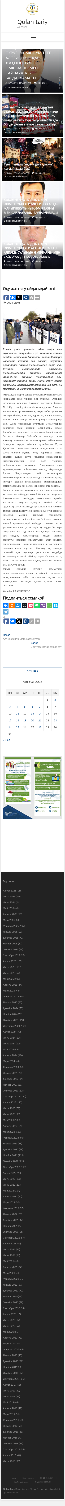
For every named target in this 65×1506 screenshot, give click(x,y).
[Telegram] (5, 612)
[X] (24, 605)
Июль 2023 (9, 1108)
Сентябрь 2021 (11, 1237)
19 (24, 720)
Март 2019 (9, 1414)
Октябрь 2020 (10, 1302)
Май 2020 (8, 1331)
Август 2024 (9, 1031)
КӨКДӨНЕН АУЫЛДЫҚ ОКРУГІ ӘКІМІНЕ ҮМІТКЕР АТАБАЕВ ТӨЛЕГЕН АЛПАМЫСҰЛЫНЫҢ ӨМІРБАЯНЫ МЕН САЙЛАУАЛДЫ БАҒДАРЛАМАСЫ (32, 250)
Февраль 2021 (11, 1278)
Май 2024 (8, 1049)
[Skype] (55, 605)
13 (32, 713)
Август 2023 (9, 1102)
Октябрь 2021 (10, 1231)
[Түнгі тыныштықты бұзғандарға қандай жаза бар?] (32, 159)
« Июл (6, 739)
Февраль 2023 (11, 1137)
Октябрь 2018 (10, 1443)
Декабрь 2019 (10, 1361)
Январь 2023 (10, 1143)
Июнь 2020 (9, 1325)
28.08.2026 (41, 83)
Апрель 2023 (10, 1125)
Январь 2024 (10, 1072)
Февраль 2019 (11, 1419)
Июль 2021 (9, 1249)
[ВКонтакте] (5, 605)
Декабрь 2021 (10, 1219)
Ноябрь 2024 (10, 1014)
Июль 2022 (9, 1178)
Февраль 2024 (11, 1067)
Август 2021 (9, 1243)
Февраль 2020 (11, 1349)
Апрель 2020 (10, 1337)
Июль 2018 (9, 1461)
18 (17, 720)
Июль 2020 (9, 1319)
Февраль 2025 (11, 996)
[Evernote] (37, 605)
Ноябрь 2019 (10, 1367)
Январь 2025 (10, 1002)
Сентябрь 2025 (11, 955)
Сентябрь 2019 (11, 1378)
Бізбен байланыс (21, 1482)
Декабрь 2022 (10, 1149)
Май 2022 (8, 1190)
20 (32, 720)
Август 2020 (9, 1314)
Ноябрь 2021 (10, 1225)
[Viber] (43, 605)
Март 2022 (9, 1202)
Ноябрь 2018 (10, 1437)
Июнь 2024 (9, 1043)
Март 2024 (9, 1061)
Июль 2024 (9, 1037)
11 (17, 713)
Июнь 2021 (9, 1255)
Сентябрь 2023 (11, 1096)
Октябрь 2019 (10, 1372)
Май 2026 (8, 908)
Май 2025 (8, 978)
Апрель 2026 (10, 914)
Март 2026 (9, 919)
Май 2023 (8, 1119)
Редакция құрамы (43, 1482)
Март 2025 (9, 990)
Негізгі (13, 1478)
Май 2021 (8, 1261)
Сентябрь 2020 (11, 1308)
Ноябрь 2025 (10, 943)
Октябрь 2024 (10, 1019)
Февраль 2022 (11, 1208)
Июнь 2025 (9, 972)
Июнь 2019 (9, 1396)
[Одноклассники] (12, 605)
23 (55, 720)
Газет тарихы (28, 1478)
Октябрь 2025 (10, 949)
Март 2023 (9, 1131)
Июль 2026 (9, 896)
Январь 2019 (10, 1425)
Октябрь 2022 (10, 1161)
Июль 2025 (9, 967)
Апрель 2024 (10, 1055)
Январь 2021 (10, 1284)
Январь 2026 (10, 931)
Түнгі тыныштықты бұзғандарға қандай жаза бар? (28, 166)
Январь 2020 (10, 1355)
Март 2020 (9, 1343)
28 (39, 727)
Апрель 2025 (10, 984)
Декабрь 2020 (10, 1290)
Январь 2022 (10, 1214)
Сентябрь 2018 (11, 1449)
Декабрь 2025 (10, 937)
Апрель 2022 (10, 1196)
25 (17, 727)
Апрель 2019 (10, 1408)
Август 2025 (9, 961)
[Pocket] (30, 605)
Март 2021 (9, 1272)
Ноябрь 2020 (10, 1296)
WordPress (50, 1489)
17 (9, 720)
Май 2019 (8, 1402)
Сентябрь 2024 (11, 1025)
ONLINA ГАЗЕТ (46, 1478)
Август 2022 (9, 1172)
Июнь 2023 (9, 1114)
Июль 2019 (9, 1390)
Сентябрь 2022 (11, 1167)
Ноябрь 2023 (10, 1084)
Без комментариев (18, 88)
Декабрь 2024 (10, 1008)
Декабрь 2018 (10, 1431)
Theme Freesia (36, 1489)
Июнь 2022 (9, 1184)
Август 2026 (9, 890)
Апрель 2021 (10, 1267)
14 (39, 713)
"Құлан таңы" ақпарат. (19, 83)
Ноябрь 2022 (10, 1155)
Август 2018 (9, 1455)
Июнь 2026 (9, 902)
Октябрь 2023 (10, 1090)
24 (9, 727)
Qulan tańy (32, 21)
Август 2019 (9, 1384)
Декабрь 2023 (10, 1078)
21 (39, 720)
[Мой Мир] (18, 605)
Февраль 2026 (11, 925)
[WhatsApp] (49, 605)
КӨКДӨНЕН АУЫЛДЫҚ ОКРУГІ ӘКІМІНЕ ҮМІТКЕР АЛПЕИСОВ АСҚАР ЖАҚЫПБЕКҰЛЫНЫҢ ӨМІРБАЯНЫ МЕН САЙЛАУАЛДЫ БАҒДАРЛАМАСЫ (28, 62)
